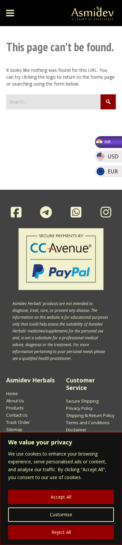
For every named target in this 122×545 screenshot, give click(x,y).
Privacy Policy (79, 408)
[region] (61, 488)
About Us (15, 401)
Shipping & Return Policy (90, 415)
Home (12, 393)
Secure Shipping (82, 401)
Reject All (61, 532)
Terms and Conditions (88, 422)
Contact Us (17, 415)
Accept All (61, 497)
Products (15, 408)
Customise (61, 514)
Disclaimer (76, 430)
